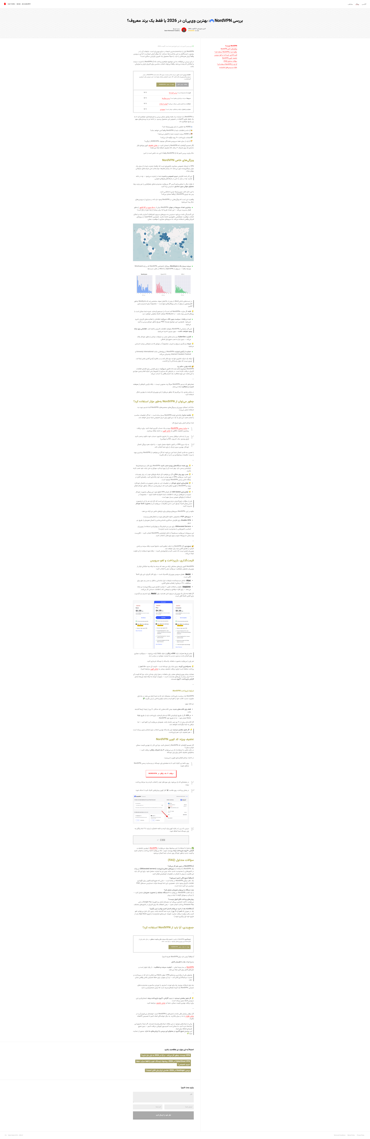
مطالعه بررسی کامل (182, 84)
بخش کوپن (166, 431)
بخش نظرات (189, 1016)
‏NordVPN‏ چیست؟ (231, 46)
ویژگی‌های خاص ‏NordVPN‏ (229, 49)
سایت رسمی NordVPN (179, 428)
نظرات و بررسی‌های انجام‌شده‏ (228, 67)
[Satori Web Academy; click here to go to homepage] (17, 3)
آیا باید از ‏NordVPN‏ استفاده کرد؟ (227, 64)
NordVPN (153, 848)
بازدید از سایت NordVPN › (166, 84)
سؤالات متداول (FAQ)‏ (230, 61)
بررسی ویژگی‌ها (166, 98)
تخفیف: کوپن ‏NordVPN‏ (229, 58)
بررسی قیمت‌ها (173, 93)
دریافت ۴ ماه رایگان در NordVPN (161, 773)
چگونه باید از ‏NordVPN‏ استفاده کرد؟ (226, 52)
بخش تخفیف (152, 145)
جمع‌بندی (162, 109)
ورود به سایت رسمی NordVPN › (179, 947)
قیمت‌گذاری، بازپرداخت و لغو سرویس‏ (225, 55)
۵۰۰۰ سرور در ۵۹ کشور (147, 207)
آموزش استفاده (163, 104)
